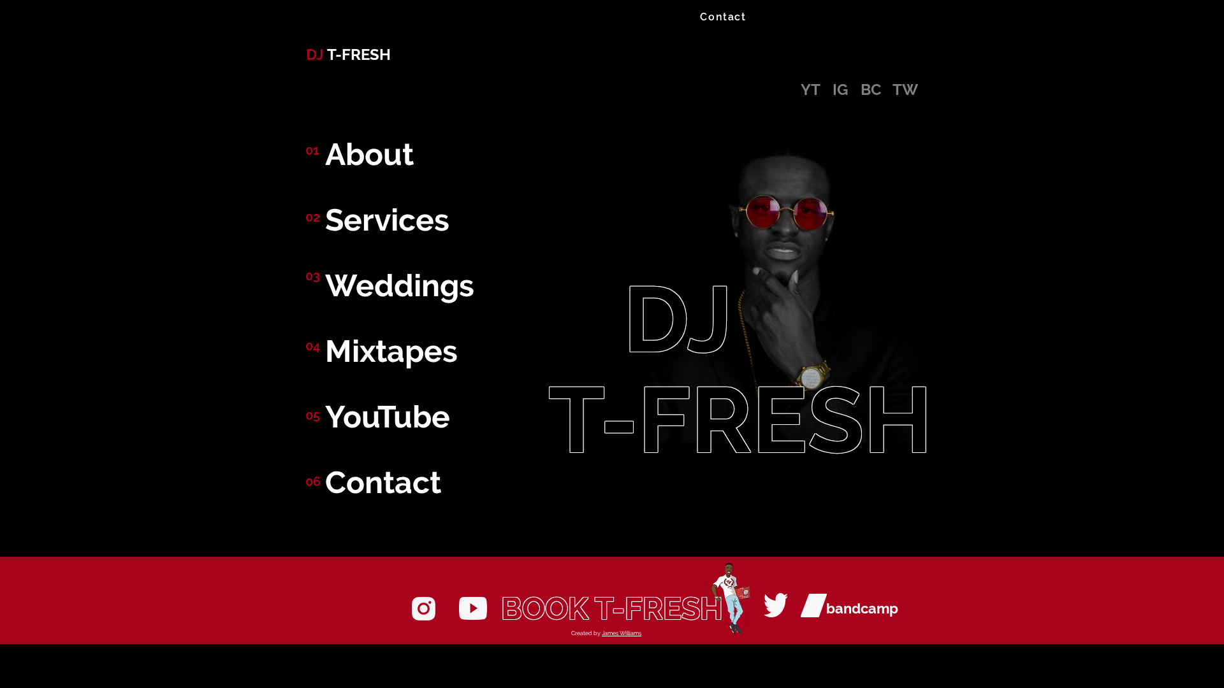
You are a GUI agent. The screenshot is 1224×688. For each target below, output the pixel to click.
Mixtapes (391, 351)
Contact (383, 482)
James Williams (621, 633)
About (369, 154)
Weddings (399, 285)
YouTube (387, 416)
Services (387, 220)
